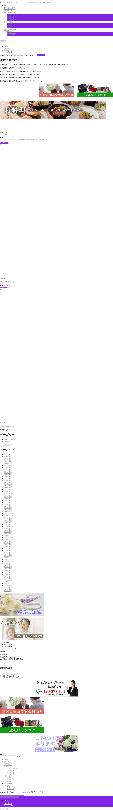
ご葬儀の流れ (8, 765)
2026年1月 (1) (8, 462)
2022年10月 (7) (8, 517)
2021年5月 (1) (8, 548)
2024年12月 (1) (8, 482)
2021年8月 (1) (8, 543)
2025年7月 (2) (8, 469)
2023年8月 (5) (8, 498)
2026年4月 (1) (8, 460)
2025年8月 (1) (8, 467)
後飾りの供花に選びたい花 (7, 282)
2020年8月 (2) (8, 565)
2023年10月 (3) (8, 495)
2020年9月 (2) (8, 563)
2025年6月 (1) (8, 471)
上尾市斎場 (10, 16)
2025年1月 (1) (8, 480)
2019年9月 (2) (8, 585)
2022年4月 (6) (8, 528)
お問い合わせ (8, 646)
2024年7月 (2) (8, 487)
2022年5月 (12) (8, 526)
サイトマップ (8, 644)
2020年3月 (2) (8, 574)
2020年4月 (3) (8, 572)
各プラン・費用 (8, 805)
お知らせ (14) (8, 445)
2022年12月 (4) (8, 513)
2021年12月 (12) (8, 535)
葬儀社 (24, 139)
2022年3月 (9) (8, 530)
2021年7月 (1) (8, 545)
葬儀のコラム (11, 33)
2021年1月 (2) (8, 556)
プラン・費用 (8, 776)
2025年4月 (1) (8, 474)
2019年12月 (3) (8, 580)
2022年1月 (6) (8, 533)
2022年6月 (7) (8, 524)
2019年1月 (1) (8, 591)
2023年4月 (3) (8, 506)
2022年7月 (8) (8, 522)
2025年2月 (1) (8, 478)
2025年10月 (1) (8, 463)
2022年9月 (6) (8, 519)
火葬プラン (10, 23)
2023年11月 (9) (8, 493)
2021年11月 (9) (8, 537)
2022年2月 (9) (8, 532)
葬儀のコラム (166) (9, 439)
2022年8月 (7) (8, 521)
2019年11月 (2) (8, 581)
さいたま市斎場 (12, 14)
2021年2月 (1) (8, 554)
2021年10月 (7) (8, 539)
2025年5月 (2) (8, 473)
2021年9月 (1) (8, 541)
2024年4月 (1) (8, 491)
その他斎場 (10, 20)
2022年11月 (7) (8, 515)
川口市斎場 (10, 18)
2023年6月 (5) (8, 502)
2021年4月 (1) (8, 550)
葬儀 (34, 139)
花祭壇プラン (11, 27)
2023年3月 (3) (8, 508)
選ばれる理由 (8, 763)
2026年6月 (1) (8, 456)
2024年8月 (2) (8, 486)
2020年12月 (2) (8, 557)
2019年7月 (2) (8, 589)
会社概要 (6, 642)
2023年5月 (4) (8, 504)
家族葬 (20, 139)
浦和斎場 (44, 139)
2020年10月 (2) (8, 561)
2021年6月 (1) (8, 546)
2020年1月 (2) (8, 578)
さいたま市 (9, 139)
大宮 (5, 139)
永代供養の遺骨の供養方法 (7, 426)
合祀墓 (31, 139)
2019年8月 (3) (8, 587)
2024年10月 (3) (8, 484)
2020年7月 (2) (8, 567)
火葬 (27, 139)
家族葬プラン (11, 25)
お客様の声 (10, 34)
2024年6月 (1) (8, 489)
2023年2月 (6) (8, 509)
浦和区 (15, 139)
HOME (6, 759)
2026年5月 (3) (8, 458)
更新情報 (6, 785)
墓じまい (39, 139)
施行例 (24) (7, 443)
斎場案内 (6, 767)
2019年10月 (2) (8, 583)
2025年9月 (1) (8, 465)
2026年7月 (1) (8, 454)
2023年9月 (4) (8, 497)
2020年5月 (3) (8, 570)
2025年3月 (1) (8, 476)
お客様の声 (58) (8, 441)
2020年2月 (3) (8, 576)
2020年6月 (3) (8, 569)
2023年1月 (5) (8, 511)
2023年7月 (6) (8, 500)
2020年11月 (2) (8, 559)
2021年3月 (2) (8, 552)
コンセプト (7, 761)
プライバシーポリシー (11, 648)
